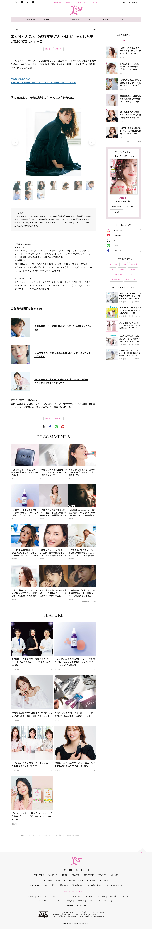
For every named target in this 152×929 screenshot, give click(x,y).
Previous (15, 142)
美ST (61, 896)
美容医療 (72, 880)
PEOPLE (75, 20)
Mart (54, 896)
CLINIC (121, 20)
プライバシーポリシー (95, 885)
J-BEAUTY (57, 2)
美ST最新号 (68, 2)
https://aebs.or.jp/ (99, 916)
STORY (47, 896)
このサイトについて (34, 885)
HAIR (62, 20)
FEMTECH (91, 20)
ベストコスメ (80, 2)
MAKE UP (48, 20)
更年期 (80, 880)
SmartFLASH (100, 896)
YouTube (117, 235)
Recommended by (86, 601)
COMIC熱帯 (112, 896)
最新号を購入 (116, 206)
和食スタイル (77, 896)
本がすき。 (57, 900)
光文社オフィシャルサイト (116, 885)
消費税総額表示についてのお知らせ (76, 905)
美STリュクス (94, 2)
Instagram (118, 230)
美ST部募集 (133, 2)
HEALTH (107, 20)
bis (68, 896)
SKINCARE (32, 20)
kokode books (95, 900)
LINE (116, 245)
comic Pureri (124, 896)
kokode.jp (68, 900)
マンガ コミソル (43, 900)
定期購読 (116, 212)
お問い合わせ (63, 885)
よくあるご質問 (49, 885)
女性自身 (89, 896)
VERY (39, 896)
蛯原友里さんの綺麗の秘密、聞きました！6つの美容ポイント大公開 (43, 82)
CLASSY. (31, 896)
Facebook (117, 251)
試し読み (130, 206)
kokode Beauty (81, 900)
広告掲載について (78, 885)
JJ (23, 896)
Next (92, 142)
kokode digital (109, 900)
